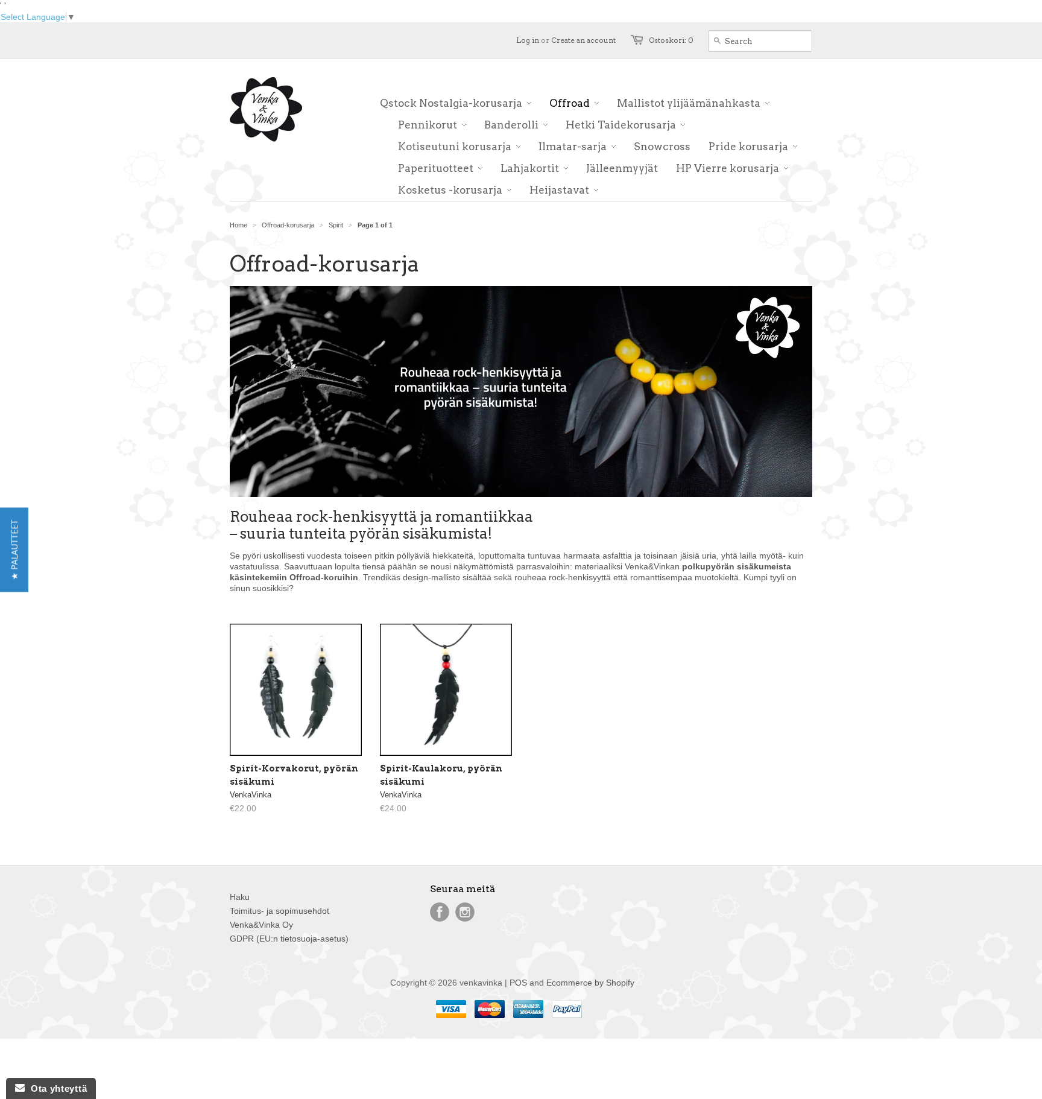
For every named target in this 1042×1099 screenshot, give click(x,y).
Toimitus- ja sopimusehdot (279, 911)
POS (518, 982)
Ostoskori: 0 (671, 40)
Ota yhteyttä (56, 1088)
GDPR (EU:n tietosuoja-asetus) (289, 938)
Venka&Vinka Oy (261, 925)
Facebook (439, 912)
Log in (527, 40)
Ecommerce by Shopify (590, 982)
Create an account (583, 40)
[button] (14, 549)
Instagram (465, 912)
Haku (240, 897)
